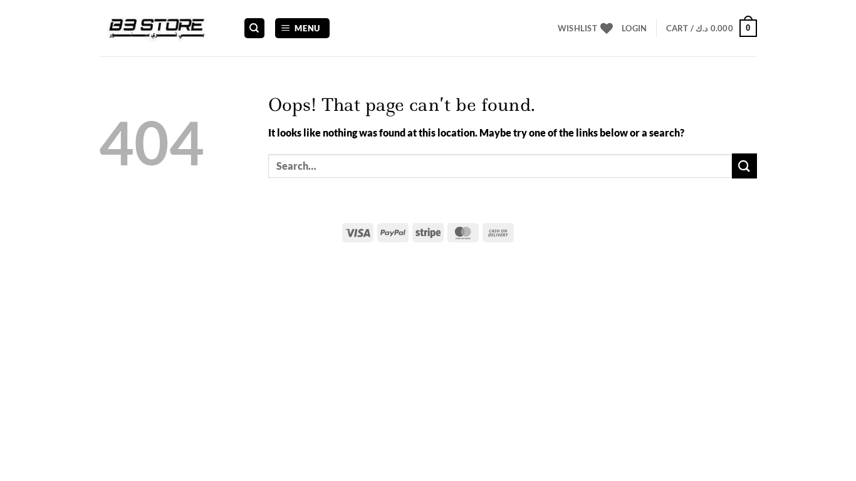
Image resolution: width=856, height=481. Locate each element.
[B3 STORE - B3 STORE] (161, 28)
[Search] (254, 28)
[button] (302, 28)
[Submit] (744, 165)
